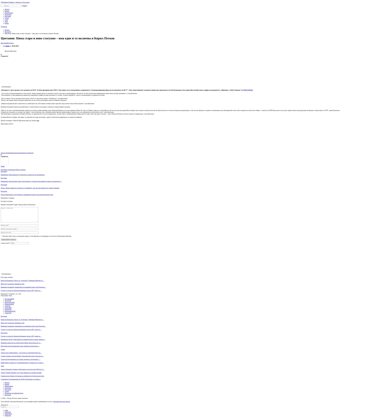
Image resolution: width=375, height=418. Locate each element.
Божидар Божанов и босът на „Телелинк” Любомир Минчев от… (22, 280)
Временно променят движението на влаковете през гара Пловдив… (23, 287)
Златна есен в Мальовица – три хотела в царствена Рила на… (21, 353)
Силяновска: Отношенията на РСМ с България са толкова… (21, 379)
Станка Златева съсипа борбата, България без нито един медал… (22, 356)
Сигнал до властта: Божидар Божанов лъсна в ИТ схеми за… (21, 290)
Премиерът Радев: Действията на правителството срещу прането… (23, 339)
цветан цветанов (27, 153)
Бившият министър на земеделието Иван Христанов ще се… (21, 343)
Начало (7, 9)
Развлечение (9, 13)
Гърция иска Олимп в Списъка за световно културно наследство (22, 376)
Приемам (56, 401)
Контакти (8, 395)
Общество (9, 304)
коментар (13, 153)
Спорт (7, 18)
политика (19, 153)
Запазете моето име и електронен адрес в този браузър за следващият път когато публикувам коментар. (37, 236)
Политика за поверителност (14, 393)
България (8, 16)
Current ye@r (5, 243)
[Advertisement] (59, 70)
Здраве (8, 308)
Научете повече (65, 401)
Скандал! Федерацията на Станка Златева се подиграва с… (20, 359)
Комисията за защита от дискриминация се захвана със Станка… (22, 363)
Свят (6, 20)
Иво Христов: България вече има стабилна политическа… (20, 346)
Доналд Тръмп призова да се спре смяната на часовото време (21, 373)
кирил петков (5, 153)
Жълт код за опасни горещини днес (12, 284)
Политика (8, 14)
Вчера (7, 23)
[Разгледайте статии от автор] (5, 164)
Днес (6, 21)
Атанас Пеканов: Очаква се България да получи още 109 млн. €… (23, 369)
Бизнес (7, 11)
